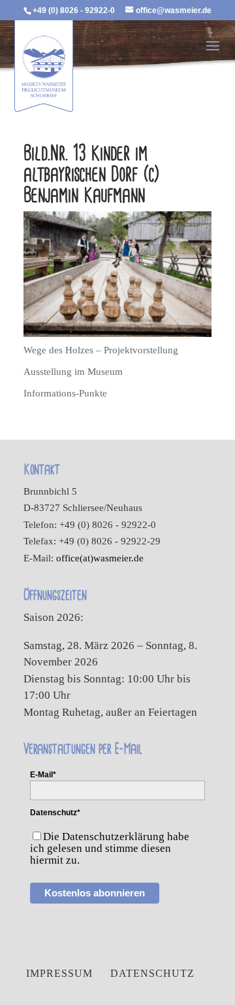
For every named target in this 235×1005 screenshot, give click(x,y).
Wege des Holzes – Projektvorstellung (101, 350)
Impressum (59, 973)
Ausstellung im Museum (73, 371)
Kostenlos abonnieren (94, 892)
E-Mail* (43, 774)
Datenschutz (152, 973)
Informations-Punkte (65, 393)
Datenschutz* (55, 812)
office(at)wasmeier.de (100, 558)
